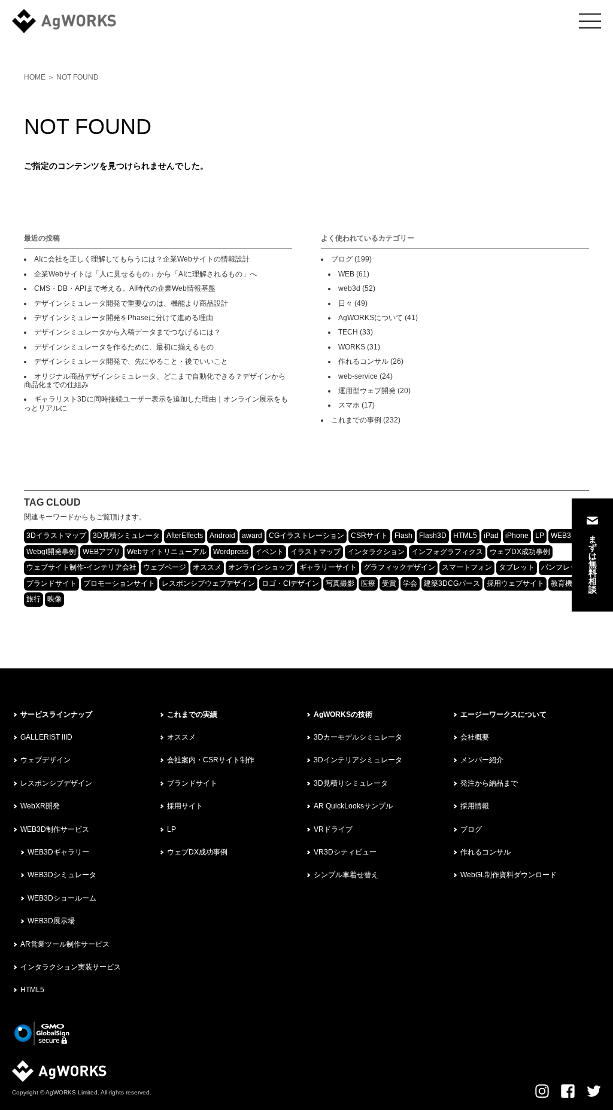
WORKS (351, 347)
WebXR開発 (40, 806)
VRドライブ (333, 829)
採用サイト (185, 806)
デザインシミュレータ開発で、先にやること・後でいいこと (131, 361)
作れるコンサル (363, 361)
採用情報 (474, 806)
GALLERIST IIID (46, 737)
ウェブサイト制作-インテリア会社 (81, 567)
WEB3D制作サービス (54, 829)
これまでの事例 (356, 420)
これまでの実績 (192, 714)
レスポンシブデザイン (56, 783)
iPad (491, 535)
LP (539, 535)
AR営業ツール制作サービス (65, 944)
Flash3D (433, 535)
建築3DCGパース (452, 583)
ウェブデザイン (45, 760)
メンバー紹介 (481, 760)
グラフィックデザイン (399, 567)
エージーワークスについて (503, 714)
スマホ (349, 405)
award (252, 535)
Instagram (542, 1091)
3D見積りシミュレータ (351, 783)
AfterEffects (184, 535)
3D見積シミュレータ (126, 535)
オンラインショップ (260, 567)
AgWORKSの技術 (343, 714)
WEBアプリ (101, 552)
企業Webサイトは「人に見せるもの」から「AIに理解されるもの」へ (145, 274)
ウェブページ (164, 567)
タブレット (517, 567)
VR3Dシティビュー (345, 852)
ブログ (342, 259)
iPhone (517, 535)
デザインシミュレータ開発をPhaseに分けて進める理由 (123, 318)
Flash (403, 535)
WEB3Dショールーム (62, 898)
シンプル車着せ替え (346, 875)
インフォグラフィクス (447, 552)
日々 (345, 303)
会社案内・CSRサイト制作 (210, 760)
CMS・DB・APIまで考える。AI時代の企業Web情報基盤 (125, 288)
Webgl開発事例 (51, 552)
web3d (349, 288)
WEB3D (563, 535)
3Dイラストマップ (56, 535)
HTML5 (465, 535)
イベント (269, 552)
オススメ (207, 567)
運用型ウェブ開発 (367, 391)
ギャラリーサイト (328, 567)
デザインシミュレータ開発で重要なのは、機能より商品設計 (131, 303)
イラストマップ (315, 552)
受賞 (389, 583)
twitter (594, 1091)
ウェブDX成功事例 (520, 552)
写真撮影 (340, 583)
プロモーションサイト (119, 583)
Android (222, 535)
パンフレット (562, 567)
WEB (346, 274)
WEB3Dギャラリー (58, 852)
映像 (54, 599)
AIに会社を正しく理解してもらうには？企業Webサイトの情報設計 (142, 259)
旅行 (33, 599)
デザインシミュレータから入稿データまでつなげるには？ (127, 332)
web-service (358, 376)
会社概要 (474, 737)
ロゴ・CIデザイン (290, 583)
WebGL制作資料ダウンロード (508, 875)
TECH (348, 332)
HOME (34, 77)
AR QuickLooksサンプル (353, 806)
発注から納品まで (489, 783)
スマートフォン (467, 567)
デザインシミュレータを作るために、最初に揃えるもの (124, 347)
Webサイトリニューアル (167, 552)
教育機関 (565, 583)
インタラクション (376, 552)
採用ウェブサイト (515, 583)
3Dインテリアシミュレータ (358, 760)
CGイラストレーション (306, 535)
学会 (410, 583)
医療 (368, 583)
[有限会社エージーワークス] (72, 21)
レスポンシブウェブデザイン (208, 583)
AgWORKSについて (370, 318)
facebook (568, 1091)
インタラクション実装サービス (70, 967)
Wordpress (230, 552)
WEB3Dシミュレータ (62, 875)
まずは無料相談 (592, 564)
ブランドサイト (51, 583)
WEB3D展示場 (51, 921)
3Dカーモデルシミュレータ (358, 737)
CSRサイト (369, 535)
